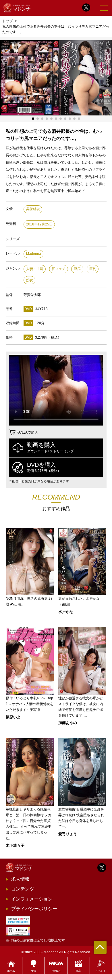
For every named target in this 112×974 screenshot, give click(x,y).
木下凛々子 (15, 845)
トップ (7, 21)
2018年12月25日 (39, 224)
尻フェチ (58, 269)
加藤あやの (67, 723)
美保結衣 (33, 209)
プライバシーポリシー (34, 908)
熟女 (29, 280)
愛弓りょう (67, 834)
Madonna (33, 254)
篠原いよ (13, 717)
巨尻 (77, 269)
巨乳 (92, 269)
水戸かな (65, 612)
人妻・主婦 (34, 269)
